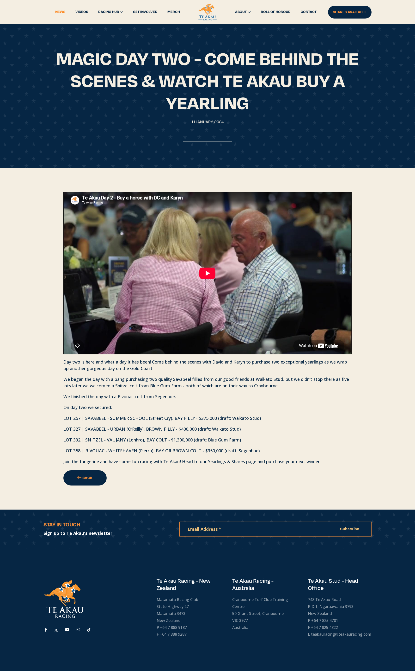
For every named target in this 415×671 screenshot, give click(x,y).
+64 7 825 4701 (324, 620)
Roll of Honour (276, 11)
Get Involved (145, 11)
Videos (81, 11)
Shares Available (350, 12)
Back (87, 477)
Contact (309, 11)
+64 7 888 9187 (173, 627)
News (60, 11)
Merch (173, 11)
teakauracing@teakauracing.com (341, 634)
